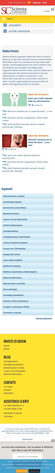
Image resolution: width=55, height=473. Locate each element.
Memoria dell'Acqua (12, 277)
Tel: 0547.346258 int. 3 (14, 405)
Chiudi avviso (34, 471)
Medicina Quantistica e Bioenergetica (20, 271)
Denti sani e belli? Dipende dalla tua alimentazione (40, 99)
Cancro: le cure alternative (15, 219)
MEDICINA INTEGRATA (38, 94)
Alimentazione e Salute (13, 196)
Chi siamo (8, 386)
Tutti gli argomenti (44, 318)
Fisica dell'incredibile (12, 260)
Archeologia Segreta (12, 202)
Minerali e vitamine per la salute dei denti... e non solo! (40, 142)
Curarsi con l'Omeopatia (14, 248)
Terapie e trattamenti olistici (16, 307)
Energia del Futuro (11, 254)
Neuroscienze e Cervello (14, 283)
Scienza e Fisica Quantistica (15, 301)
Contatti (7, 390)
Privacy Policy (22, 471)
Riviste (7, 345)
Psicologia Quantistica (13, 295)
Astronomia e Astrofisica (14, 207)
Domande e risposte (13, 413)
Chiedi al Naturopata (12, 225)
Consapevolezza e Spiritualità (16, 237)
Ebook (6, 349)
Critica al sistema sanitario (15, 242)
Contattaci (8, 416)
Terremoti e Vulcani (12, 312)
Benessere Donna (11, 213)
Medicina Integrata (12, 266)
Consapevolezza (10, 231)
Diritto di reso (27, 439)
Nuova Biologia (10, 289)
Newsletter (8, 393)
